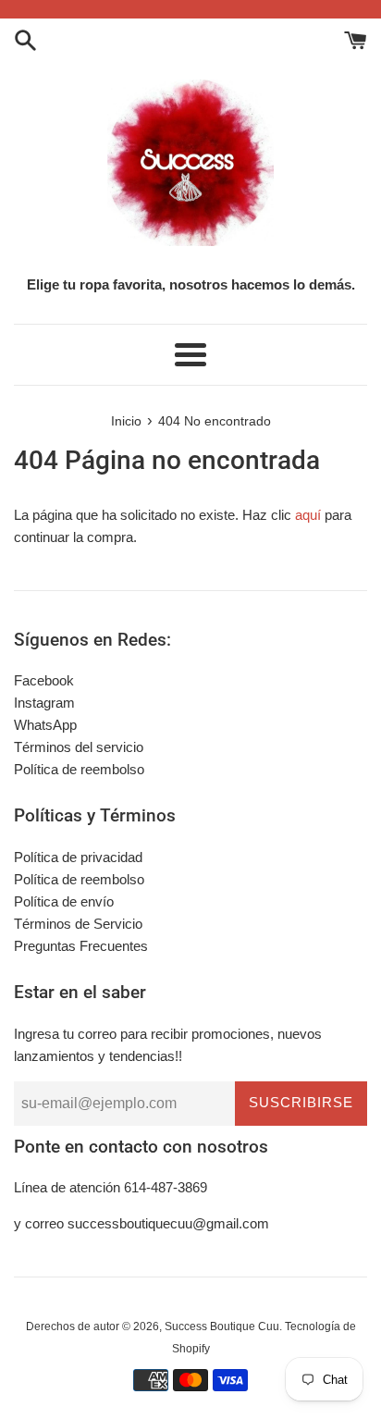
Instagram (44, 702)
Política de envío (64, 901)
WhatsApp (45, 725)
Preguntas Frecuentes (81, 946)
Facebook (44, 680)
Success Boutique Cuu (222, 1326)
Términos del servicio (78, 747)
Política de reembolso (79, 769)
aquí (308, 515)
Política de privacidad (78, 857)
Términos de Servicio (78, 924)
